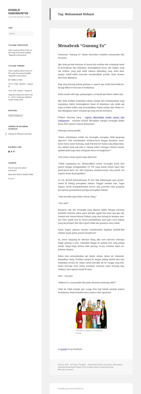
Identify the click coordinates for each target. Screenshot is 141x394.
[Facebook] (9, 151)
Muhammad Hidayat (73, 367)
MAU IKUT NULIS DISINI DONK (20, 174)
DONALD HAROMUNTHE (18, 11)
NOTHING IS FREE (15, 80)
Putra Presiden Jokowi (90, 367)
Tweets (11, 178)
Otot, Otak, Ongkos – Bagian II (20, 90)
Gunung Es (107, 364)
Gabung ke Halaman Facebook (19, 134)
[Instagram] (14, 151)
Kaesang (61, 367)
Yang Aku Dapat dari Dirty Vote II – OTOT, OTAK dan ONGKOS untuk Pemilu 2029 (20, 97)
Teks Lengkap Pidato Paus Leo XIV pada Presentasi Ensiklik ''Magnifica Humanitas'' (20, 52)
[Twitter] (11, 151)
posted (64, 349)
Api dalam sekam (96, 364)
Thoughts (82, 364)
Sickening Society (106, 367)
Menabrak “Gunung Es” (82, 45)
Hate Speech (117, 364)
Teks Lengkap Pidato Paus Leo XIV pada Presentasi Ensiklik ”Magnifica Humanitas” (20, 73)
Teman (75, 364)
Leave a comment (66, 369)
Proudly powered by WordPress (70, 388)
